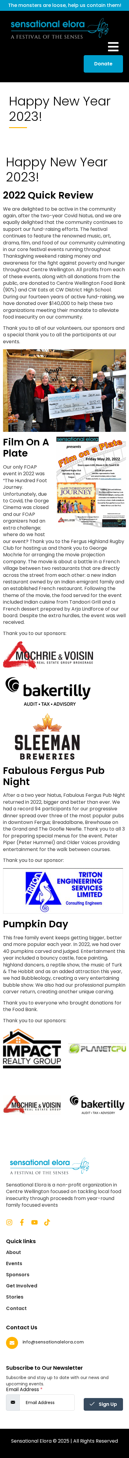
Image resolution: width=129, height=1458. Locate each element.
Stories (14, 1297)
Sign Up (107, 1404)
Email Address (24, 1389)
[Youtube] (34, 1222)
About (13, 1252)
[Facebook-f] (22, 1222)
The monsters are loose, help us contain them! (64, 5)
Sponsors (17, 1274)
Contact (16, 1308)
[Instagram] (9, 1222)
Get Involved (21, 1286)
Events (14, 1263)
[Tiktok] (47, 1222)
